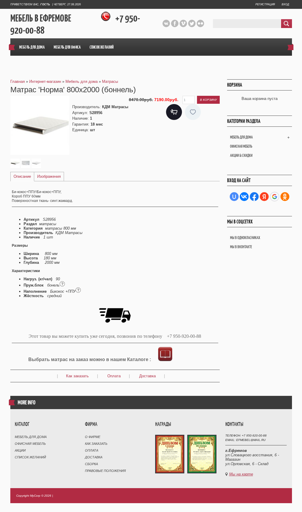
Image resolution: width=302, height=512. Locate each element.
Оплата (114, 376)
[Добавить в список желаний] (193, 112)
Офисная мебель (241, 146)
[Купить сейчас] (174, 112)
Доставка (147, 376)
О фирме (92, 437)
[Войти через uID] (234, 196)
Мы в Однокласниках (245, 237)
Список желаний (30, 457)
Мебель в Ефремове (40, 18)
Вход (285, 4)
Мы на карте (241, 474)
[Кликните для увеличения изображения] (39, 125)
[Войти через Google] (274, 196)
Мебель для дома (241, 137)
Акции (20, 450)
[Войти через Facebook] (254, 196)
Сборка (91, 464)
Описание (22, 176)
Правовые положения (105, 471)
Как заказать (77, 376)
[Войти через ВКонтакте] (244, 196)
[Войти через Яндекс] (264, 196)
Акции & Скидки (241, 155)
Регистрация (265, 4)
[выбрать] (165, 359)
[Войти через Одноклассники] (284, 196)
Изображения (49, 176)
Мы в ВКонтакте (241, 246)
